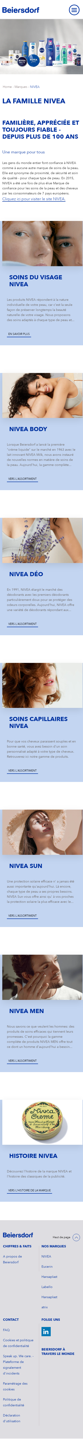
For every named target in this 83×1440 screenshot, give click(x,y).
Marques (21, 87)
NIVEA (35, 87)
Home (7, 87)
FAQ (6, 1330)
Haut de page (61, 1237)
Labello (47, 1287)
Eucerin (47, 1266)
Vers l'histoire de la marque (29, 1190)
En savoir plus (19, 334)
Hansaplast (49, 1277)
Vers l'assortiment (22, 479)
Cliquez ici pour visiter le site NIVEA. (33, 199)
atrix (45, 1307)
